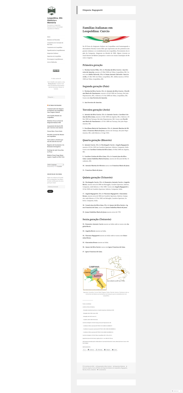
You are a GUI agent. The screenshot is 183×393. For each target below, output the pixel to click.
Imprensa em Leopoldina (54, 56)
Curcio (94, 368)
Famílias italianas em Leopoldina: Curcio (98, 29)
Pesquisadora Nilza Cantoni (104, 366)
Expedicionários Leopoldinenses (56, 50)
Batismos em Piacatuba (53, 40)
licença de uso (52, 83)
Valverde (93, 369)
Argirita (90, 368)
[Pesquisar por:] (56, 97)
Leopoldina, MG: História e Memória (55, 20)
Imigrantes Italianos (52, 53)
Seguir (50, 191)
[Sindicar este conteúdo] (47, 105)
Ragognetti (124, 368)
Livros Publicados (52, 62)
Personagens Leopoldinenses (55, 59)
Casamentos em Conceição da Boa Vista (55, 43)
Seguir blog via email (54, 174)
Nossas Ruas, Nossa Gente (54, 131)
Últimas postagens (55, 105)
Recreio (85, 369)
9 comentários (102, 369)
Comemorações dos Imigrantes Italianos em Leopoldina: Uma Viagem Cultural (55, 110)
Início (48, 37)
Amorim (85, 368)
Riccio (88, 369)
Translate (59, 166)
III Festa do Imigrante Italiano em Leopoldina (108, 368)
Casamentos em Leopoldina (54, 47)
